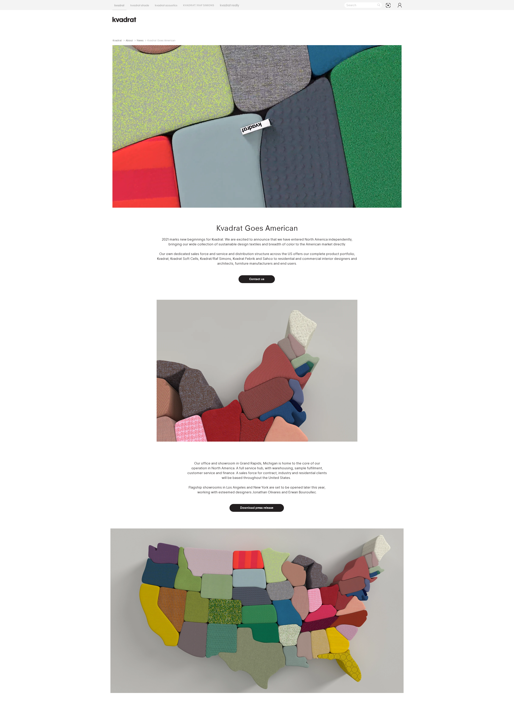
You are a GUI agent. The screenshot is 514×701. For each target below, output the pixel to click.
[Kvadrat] (119, 5)
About (129, 40)
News (140, 40)
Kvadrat (117, 40)
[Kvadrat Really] (229, 5)
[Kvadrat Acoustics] (166, 5)
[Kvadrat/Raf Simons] (198, 5)
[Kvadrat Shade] (139, 5)
